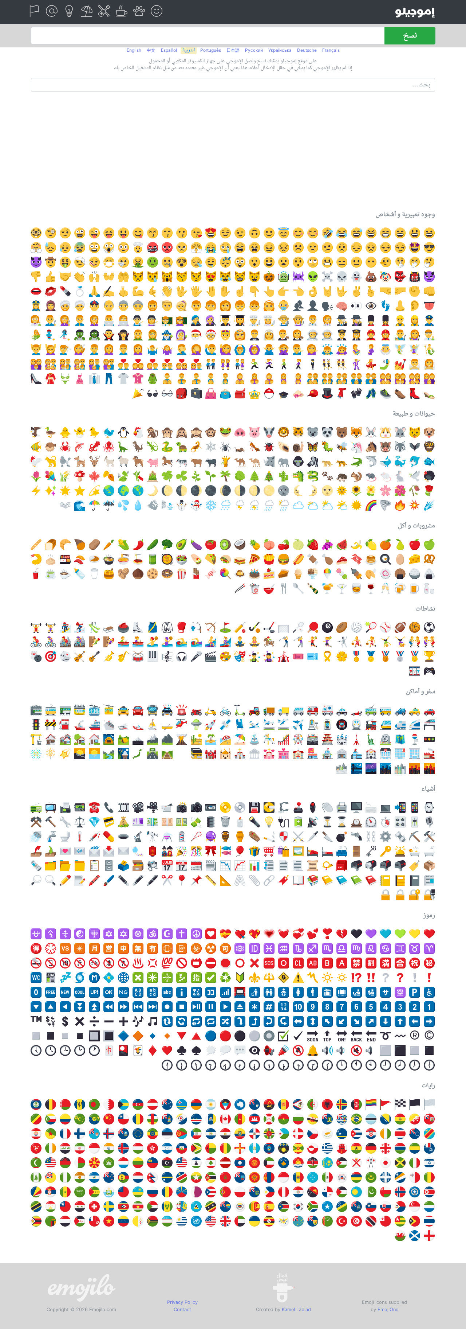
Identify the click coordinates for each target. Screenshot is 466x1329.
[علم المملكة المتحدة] (225, 1221)
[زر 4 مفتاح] (385, 1007)
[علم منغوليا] (269, 1177)
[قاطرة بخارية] (371, 724)
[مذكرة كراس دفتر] (414, 880)
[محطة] (313, 724)
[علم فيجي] (94, 1133)
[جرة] (225, 836)
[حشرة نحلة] (342, 447)
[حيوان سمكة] (429, 461)
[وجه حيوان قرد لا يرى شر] (196, 432)
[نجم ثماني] (80, 948)
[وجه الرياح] (167, 505)
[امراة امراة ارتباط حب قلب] (181, 364)
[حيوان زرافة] (225, 461)
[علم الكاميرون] (240, 1119)
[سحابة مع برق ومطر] (254, 505)
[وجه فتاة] (269, 306)
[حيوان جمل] (254, 461)
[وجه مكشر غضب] (181, 247)
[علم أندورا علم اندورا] (283, 1104)
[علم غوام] (269, 1148)
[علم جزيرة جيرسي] (356, 1163)
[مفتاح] (385, 851)
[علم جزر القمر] (50, 1119)
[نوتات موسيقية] (138, 1021)
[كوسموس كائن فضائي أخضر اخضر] (313, 276)
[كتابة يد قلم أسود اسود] (109, 291)
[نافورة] (254, 739)
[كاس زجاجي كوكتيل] (342, 588)
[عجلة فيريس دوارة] (298, 739)
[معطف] (152, 379)
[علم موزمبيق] (211, 1177)
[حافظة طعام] (254, 588)
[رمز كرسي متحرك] (429, 992)
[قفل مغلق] (400, 895)
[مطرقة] (50, 822)
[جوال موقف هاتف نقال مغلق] (181, 948)
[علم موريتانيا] (371, 1177)
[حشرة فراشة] (313, 447)
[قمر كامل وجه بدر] (327, 490)
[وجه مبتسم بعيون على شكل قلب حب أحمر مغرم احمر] (211, 233)
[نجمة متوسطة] (80, 490)
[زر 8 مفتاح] (327, 1007)
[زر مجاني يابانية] (138, 948)
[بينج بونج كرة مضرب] (313, 627)
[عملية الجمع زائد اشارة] (123, 1021)
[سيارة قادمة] (138, 710)
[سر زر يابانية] (429, 963)
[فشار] (181, 574)
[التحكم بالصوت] (414, 822)
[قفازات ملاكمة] (181, 627)
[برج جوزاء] (400, 948)
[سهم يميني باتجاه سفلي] (240, 1021)
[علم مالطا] (414, 1177)
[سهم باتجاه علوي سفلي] (313, 1021)
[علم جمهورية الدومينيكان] (254, 1133)
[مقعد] (240, 724)
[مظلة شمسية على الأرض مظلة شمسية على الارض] (240, 739)
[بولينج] (36, 656)
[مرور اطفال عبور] (283, 977)
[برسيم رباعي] (167, 476)
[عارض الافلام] (138, 807)
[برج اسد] (371, 948)
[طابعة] (342, 807)
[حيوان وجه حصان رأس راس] (371, 447)
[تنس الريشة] (298, 627)
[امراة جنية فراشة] (414, 349)
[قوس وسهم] (211, 627)
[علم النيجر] (80, 1177)
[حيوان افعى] (167, 447)
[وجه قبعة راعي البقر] (50, 262)
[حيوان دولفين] (414, 461)
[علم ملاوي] (65, 1163)
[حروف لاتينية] (167, 992)
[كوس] (225, 880)
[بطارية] (298, 822)
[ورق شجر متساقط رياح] (123, 476)
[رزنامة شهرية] (196, 866)
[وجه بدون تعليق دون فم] (371, 262)
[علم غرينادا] (298, 1148)
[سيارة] (429, 710)
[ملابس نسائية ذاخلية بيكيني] (65, 379)
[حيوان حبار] (94, 447)
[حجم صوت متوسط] (342, 1050)
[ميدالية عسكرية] (356, 656)
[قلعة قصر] (342, 739)
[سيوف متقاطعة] (298, 836)
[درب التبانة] (371, 768)
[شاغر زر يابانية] (385, 963)
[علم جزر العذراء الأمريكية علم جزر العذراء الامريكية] (283, 1221)
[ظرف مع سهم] (109, 851)
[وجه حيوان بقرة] (269, 432)
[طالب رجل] (225, 320)
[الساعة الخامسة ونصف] (269, 1065)
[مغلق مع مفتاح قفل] (414, 895)
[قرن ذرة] (123, 544)
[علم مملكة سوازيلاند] (123, 1206)
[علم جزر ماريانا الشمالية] (414, 1192)
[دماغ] (342, 306)
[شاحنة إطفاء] (313, 710)
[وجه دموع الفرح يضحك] (342, 233)
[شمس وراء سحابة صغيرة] (342, 505)
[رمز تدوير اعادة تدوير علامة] (225, 977)
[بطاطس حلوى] (80, 544)
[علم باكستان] (371, 1192)
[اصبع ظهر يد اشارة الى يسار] (298, 291)
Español (169, 50)
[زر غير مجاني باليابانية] (152, 948)
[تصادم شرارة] (414, 505)
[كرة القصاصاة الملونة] (196, 851)
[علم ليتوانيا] (138, 1163)
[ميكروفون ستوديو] (429, 822)
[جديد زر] (65, 992)
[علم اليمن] (65, 1221)
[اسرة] (109, 364)
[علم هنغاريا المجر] (138, 1148)
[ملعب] (313, 739)
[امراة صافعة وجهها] (196, 349)
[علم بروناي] (313, 1119)
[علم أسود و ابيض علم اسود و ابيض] (400, 1104)
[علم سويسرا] (94, 1206)
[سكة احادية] (429, 724)
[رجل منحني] (327, 349)
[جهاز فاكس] (65, 807)
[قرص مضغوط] (225, 807)
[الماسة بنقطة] (109, 977)
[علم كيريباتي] (298, 1163)
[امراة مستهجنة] (167, 349)
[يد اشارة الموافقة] (313, 291)
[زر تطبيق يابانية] (123, 948)
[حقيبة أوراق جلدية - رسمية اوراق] (196, 393)
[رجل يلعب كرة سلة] (356, 642)
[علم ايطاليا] (414, 1163)
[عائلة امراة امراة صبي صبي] (400, 379)
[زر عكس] (65, 1007)
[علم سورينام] (138, 1206)
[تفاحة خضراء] (429, 544)
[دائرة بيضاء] (254, 1036)
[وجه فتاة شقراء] (181, 306)
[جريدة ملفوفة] (36, 866)
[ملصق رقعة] (414, 866)
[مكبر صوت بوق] (283, 1050)
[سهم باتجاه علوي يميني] (371, 1021)
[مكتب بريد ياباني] (385, 754)
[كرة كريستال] (211, 836)
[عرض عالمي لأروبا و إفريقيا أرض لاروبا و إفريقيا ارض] (123, 490)
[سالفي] (385, 364)
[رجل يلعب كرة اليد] (313, 642)
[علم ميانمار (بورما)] (196, 1177)
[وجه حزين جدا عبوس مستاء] (298, 247)
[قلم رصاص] (65, 880)
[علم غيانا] (196, 1148)
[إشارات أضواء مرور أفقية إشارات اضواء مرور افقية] (429, 739)
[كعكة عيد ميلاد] (254, 574)
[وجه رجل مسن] (109, 306)
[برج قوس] (313, 948)
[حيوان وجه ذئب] (400, 447)
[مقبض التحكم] (400, 822)
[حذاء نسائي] (414, 393)
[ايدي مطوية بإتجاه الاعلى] (94, 291)
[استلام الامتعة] (342, 992)
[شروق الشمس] (94, 754)
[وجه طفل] (254, 306)
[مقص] (167, 880)
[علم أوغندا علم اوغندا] (269, 1221)
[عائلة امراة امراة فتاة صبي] (414, 379)
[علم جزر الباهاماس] (123, 1104)
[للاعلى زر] (94, 992)
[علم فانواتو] (152, 1221)
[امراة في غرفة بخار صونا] (429, 364)
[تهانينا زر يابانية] (414, 963)
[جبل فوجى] (138, 739)
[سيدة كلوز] (211, 335)
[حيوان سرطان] (65, 447)
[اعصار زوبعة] (80, 977)
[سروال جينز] (109, 379)
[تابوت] (254, 836)
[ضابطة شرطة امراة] (36, 306)
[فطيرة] (283, 574)
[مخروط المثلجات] (327, 574)
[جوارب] (371, 393)
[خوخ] (269, 544)
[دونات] (167, 574)
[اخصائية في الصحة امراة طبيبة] (327, 320)
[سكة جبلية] (36, 710)
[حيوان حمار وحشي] (313, 461)
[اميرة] (240, 335)
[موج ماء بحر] (80, 505)
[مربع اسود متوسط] (429, 1050)
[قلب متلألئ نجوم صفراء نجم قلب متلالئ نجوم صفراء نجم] (254, 934)
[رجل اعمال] (313, 364)
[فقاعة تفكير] (225, 1050)
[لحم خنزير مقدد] (356, 559)
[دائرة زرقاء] (211, 1036)
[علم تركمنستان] (327, 1221)
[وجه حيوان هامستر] (385, 432)
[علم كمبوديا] (254, 1119)
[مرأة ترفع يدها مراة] (225, 349)
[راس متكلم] (327, 306)
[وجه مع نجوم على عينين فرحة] (414, 247)
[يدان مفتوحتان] (109, 276)
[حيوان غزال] (94, 461)
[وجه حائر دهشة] (298, 262)
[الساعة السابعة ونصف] (240, 1065)
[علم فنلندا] (80, 1133)
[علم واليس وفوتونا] (94, 1221)
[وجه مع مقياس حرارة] (94, 262)
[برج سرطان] (385, 948)
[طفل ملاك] (385, 349)
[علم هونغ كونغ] (152, 1148)
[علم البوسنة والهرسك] (385, 1119)
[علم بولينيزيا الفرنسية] (36, 1133)
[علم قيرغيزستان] (254, 1163)
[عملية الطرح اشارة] (109, 1021)
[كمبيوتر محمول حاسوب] (385, 807)
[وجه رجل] (196, 306)
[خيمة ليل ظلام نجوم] (109, 739)
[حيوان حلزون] (298, 447)
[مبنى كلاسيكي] (254, 754)
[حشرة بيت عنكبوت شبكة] (211, 447)
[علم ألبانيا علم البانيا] (327, 1104)
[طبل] (138, 656)
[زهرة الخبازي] (400, 490)
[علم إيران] (80, 1148)
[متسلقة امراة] (109, 642)
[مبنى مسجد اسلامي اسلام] (225, 754)
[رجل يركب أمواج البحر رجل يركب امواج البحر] (211, 642)
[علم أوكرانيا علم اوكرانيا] (254, 1221)
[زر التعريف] (254, 948)
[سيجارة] (269, 836)
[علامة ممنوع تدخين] (36, 963)
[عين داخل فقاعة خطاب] (254, 1050)
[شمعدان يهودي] (94, 934)
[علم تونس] (356, 1221)
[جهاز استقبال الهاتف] (109, 807)
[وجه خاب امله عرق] (65, 247)
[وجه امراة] (225, 306)
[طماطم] (211, 544)
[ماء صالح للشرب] (50, 836)
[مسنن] (385, 836)
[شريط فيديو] (211, 807)
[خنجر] (313, 836)
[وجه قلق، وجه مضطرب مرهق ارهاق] (240, 247)
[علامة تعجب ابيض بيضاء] (414, 977)
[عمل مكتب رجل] (80, 320)
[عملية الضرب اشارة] (80, 1021)
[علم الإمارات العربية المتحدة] (240, 1221)
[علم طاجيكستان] (50, 1206)
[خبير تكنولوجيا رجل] (109, 320)
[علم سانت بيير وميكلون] (181, 1206)
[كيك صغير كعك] (269, 574)
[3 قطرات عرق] (123, 505)
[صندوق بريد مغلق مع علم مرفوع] (385, 866)
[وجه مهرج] (385, 276)
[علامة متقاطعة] (254, 963)
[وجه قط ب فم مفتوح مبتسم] (254, 276)
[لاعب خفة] (254, 656)
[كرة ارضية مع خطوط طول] (123, 977)
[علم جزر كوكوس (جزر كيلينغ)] (80, 1119)
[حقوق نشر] (429, 1036)
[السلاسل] (371, 836)
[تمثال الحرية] (371, 739)
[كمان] (80, 656)
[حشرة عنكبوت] (225, 447)
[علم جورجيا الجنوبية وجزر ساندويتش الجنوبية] (356, 1206)
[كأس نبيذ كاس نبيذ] (371, 588)
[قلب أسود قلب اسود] (356, 934)
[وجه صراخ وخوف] (109, 247)
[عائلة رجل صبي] (225, 379)
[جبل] (167, 739)
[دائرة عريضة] (240, 963)
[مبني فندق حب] (283, 754)
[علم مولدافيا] (298, 1177)
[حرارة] (138, 963)
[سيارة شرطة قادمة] (167, 710)
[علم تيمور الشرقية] (414, 1221)
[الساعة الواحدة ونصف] (327, 1065)
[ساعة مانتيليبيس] (356, 822)
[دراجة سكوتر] (240, 710)
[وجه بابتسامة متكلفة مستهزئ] (400, 247)
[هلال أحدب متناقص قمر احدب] (254, 490)
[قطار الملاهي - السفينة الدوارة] (283, 739)
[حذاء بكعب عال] (36, 379)
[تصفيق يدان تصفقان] (80, 276)
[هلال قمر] (152, 490)
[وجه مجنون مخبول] (80, 233)
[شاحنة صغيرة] (298, 710)
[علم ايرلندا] (50, 1148)
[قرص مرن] (254, 807)
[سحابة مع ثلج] (225, 505)
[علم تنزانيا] (36, 1206)
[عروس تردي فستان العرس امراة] (269, 335)
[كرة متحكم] (313, 807)
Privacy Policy (182, 1302)
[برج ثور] (414, 948)
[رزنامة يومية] (167, 866)
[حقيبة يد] (211, 393)
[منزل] (94, 739)
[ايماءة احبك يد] (342, 291)
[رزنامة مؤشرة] (181, 866)
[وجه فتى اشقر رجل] (167, 306)
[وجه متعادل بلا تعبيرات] (356, 262)
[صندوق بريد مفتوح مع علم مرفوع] (371, 866)
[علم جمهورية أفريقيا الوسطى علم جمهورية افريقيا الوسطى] (152, 1119)
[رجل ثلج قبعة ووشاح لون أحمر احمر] (196, 505)
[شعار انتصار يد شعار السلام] (356, 291)
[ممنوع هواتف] (50, 963)
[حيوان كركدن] (269, 461)
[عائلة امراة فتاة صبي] (269, 379)
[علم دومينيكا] (269, 1133)
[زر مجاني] (50, 992)
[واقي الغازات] (196, 948)
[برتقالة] (385, 544)
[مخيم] (123, 739)
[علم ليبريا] (181, 1163)
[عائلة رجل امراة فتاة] (94, 364)
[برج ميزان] (342, 948)
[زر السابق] (138, 1007)
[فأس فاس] (414, 836)
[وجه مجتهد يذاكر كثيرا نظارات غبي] (36, 233)
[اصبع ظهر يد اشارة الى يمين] (283, 291)
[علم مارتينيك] (385, 1177)
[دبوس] (196, 880)
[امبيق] (167, 836)
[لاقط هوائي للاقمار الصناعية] (313, 822)
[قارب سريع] (138, 724)
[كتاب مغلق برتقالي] (327, 880)
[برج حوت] (269, 948)
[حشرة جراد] (240, 447)
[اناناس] (254, 544)
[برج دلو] (283, 948)
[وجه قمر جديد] (283, 490)
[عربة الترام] (50, 710)
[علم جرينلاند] (313, 1148)
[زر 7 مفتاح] (342, 1007)
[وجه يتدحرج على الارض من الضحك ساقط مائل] (327, 233)
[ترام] (327, 724)
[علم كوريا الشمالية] (429, 1192)
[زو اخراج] (240, 1007)
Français (331, 50)
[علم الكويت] (269, 1163)
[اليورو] (152, 822)
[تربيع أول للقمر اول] (181, 490)
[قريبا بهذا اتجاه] (313, 1036)
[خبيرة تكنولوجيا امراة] (123, 320)
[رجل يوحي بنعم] (240, 349)
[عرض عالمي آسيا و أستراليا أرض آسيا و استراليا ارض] (109, 490)
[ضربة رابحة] (50, 656)
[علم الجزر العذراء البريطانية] (327, 1119)
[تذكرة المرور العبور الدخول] (298, 656)
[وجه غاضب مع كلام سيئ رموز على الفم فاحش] (152, 247)
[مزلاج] (109, 627)
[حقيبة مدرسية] (181, 393)
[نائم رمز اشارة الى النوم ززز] (65, 977)
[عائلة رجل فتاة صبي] (196, 379)
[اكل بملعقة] (269, 588)
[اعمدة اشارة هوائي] (225, 992)
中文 (151, 50)
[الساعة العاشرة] (371, 1065)
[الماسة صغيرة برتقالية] (167, 1036)
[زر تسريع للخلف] (109, 1007)
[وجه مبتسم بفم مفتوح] (414, 233)
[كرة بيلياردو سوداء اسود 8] (327, 627)
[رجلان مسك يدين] (211, 364)
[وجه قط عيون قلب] (211, 276)
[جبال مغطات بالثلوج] (152, 739)
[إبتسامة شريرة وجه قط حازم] (196, 276)
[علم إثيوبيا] (152, 1133)
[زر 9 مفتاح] (313, 1007)
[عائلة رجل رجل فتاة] (356, 379)
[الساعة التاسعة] (385, 1065)
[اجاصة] (400, 544)
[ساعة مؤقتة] (371, 822)
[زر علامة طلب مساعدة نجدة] (269, 963)
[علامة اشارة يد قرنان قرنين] (327, 291)
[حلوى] (211, 574)
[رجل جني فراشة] (400, 349)
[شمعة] (240, 822)
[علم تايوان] (65, 1206)
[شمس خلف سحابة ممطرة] (283, 505)
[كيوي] (225, 544)
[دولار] (181, 822)
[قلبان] (313, 934)
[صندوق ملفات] (138, 866)
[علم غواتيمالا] (254, 1148)
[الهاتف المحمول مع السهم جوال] (400, 807)
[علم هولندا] (138, 1177)
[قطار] (356, 724)
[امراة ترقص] (371, 364)
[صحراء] (196, 739)
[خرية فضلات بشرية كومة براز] (371, 276)
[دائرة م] (94, 977)
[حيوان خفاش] (414, 447)
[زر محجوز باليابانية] (196, 977)
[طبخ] (385, 559)
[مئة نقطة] (167, 963)
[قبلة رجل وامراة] (152, 364)
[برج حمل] (429, 948)
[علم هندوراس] (167, 1148)
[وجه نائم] (196, 262)
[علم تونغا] (385, 1221)
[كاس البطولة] (429, 656)
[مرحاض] (65, 836)
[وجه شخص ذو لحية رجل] (152, 306)
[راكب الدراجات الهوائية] (36, 642)
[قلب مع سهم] (240, 934)
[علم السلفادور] (211, 1133)
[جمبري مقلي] (36, 559)
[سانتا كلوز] (196, 335)
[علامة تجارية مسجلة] (36, 1021)
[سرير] (327, 851)
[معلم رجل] (167, 320)
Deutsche (307, 50)
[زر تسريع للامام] (123, 1007)
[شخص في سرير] (313, 851)
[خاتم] (80, 291)
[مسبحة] (196, 836)
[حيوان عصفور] (109, 432)
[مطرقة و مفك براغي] (429, 836)
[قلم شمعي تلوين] (94, 880)
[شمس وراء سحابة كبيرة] (313, 505)
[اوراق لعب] (123, 1050)
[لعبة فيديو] (429, 671)
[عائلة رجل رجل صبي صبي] (327, 379)
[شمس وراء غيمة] (327, 505)
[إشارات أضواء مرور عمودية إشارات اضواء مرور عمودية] (36, 724)
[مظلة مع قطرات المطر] (109, 505)
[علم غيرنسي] (240, 1148)
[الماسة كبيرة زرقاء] (123, 1036)
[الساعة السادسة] (429, 1065)
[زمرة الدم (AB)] (313, 963)
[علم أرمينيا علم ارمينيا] (196, 1104)
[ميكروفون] (196, 656)
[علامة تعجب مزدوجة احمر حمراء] (371, 977)
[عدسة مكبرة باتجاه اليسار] (50, 880)
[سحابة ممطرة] (269, 505)
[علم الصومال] (327, 1206)
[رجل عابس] (123, 349)
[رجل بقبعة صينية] (94, 306)
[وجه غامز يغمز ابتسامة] (240, 233)
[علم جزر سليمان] (342, 1206)
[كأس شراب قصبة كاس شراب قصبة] (36, 574)
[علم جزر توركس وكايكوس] (313, 1221)
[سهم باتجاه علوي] (400, 1021)
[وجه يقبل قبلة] (181, 233)
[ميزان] (80, 822)
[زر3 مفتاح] (400, 1007)
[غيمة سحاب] (298, 505)
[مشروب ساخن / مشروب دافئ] (65, 574)
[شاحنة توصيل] (283, 710)
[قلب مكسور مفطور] (342, 934)
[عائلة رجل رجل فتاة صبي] (342, 379)
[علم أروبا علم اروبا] (181, 1104)
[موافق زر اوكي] (109, 992)
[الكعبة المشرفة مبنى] (196, 754)
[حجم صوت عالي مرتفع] (327, 1050)
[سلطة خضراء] (181, 559)
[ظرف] (123, 851)
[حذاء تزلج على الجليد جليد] (138, 627)
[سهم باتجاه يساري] (414, 1021)
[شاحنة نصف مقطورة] (269, 710)
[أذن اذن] (414, 306)
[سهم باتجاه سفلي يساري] (342, 1021)
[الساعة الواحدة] (94, 1050)
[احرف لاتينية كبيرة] (138, 992)
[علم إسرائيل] (429, 1163)
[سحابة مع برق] (240, 505)
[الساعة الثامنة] (400, 1065)
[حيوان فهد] (327, 461)
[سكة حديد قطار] (385, 724)
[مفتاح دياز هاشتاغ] (269, 1007)
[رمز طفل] (283, 992)
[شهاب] (429, 505)
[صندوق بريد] (342, 866)
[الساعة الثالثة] (65, 1050)
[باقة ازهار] (50, 476)
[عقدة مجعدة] (385, 1036)
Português (210, 50)
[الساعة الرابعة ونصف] (283, 1065)
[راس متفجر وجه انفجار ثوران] (138, 247)
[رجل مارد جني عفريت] (50, 335)
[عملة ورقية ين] (167, 822)
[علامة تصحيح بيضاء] (211, 977)
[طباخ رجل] (254, 320)
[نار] (400, 505)
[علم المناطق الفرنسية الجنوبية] (429, 1148)
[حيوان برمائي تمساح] (356, 461)
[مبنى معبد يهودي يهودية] (211, 754)
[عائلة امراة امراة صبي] (36, 364)
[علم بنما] (327, 1192)
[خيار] (152, 544)
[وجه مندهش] (240, 262)
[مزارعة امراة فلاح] (298, 320)
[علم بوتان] (414, 1119)
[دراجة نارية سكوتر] (211, 710)
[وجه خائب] (371, 247)
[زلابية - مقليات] (50, 559)
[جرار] (254, 710)
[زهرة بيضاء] (50, 948)
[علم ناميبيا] (181, 1177)
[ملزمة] (283, 807)
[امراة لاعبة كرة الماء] (167, 642)
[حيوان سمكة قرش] (371, 461)
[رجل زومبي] (80, 335)
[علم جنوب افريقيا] (313, 1206)
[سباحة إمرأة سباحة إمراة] (196, 642)
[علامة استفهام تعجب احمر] (356, 977)
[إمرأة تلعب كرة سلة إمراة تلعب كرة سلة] (371, 642)
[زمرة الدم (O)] (283, 963)
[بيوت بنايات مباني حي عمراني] (65, 739)
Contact (182, 1309)
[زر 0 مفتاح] (36, 992)
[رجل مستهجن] (152, 349)
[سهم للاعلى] (327, 1036)
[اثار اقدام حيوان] (327, 476)
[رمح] (196, 1050)
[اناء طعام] (109, 559)
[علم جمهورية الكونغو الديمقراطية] (429, 1133)
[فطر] (80, 476)
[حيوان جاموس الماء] (211, 461)
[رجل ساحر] (167, 335)
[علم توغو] (152, 1192)
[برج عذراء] (356, 948)
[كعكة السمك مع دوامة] (385, 574)
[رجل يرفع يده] (211, 349)
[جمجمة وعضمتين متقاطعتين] (327, 276)
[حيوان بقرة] (181, 461)
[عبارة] (94, 724)
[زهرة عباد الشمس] (356, 490)
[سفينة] (80, 724)
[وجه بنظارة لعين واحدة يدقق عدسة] (50, 233)
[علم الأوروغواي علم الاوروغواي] (181, 1221)
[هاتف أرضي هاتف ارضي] (94, 807)
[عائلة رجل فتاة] (211, 379)
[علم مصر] (225, 1133)
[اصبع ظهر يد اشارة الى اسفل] (254, 291)
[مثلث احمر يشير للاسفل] (181, 1036)
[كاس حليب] (94, 574)
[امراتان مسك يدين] (225, 364)
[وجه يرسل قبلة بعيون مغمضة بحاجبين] (152, 233)
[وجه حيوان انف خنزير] (240, 432)
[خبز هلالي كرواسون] (65, 544)
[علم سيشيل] (36, 1192)
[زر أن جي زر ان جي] (123, 992)
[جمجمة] (342, 276)
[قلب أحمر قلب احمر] (429, 934)
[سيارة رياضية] (400, 710)
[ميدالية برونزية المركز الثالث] (385, 656)
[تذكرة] (313, 656)
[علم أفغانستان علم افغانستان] (356, 1104)
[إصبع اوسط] (123, 291)
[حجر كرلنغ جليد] (123, 627)
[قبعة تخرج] (283, 393)
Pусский (254, 50)
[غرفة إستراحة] (269, 992)
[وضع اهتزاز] (167, 948)
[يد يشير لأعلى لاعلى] (240, 291)
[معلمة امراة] (181, 320)
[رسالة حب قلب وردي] (65, 851)
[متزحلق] (80, 627)
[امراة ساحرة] (181, 335)
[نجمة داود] (123, 934)
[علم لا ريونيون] (181, 1192)
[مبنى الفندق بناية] (327, 754)
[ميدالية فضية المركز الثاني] (400, 656)
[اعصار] (385, 505)
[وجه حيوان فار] (400, 432)
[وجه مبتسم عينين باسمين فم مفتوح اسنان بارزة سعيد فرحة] (385, 233)
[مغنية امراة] (211, 320)
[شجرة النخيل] (225, 476)
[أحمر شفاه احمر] (65, 291)
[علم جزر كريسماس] (94, 1119)
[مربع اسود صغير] (80, 1036)
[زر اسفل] (36, 1007)
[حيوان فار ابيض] (385, 476)
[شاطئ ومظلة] (225, 739)
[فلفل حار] (138, 544)
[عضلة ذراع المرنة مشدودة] (138, 291)
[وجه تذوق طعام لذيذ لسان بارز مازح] (138, 233)
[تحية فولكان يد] (181, 291)
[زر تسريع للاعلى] (94, 1007)
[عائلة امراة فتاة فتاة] (240, 379)
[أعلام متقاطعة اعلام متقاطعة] (371, 1163)
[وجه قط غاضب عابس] (138, 276)
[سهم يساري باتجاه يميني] (283, 1021)
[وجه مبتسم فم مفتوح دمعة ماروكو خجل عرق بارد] (356, 233)
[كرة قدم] (429, 627)
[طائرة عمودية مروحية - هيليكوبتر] (181, 724)
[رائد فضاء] (313, 335)
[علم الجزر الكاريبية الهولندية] (181, 1119)
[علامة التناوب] (313, 977)
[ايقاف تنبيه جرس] (298, 1050)
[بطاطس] (94, 544)
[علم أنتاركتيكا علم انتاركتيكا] (240, 1104)
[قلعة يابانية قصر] (327, 739)
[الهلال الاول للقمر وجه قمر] (313, 490)
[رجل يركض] (254, 364)
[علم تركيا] (342, 1221)
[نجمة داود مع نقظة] (109, 934)
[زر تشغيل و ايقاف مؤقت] (196, 1007)
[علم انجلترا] (429, 1236)
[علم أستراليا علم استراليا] (167, 1104)
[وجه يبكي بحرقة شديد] (211, 247)
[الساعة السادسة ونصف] (254, 1065)
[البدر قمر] (269, 490)
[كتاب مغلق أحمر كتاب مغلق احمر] (371, 880)
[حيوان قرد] (152, 432)
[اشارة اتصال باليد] (152, 291)
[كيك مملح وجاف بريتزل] (429, 559)
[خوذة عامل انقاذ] (269, 393)
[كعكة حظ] (371, 574)
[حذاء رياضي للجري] (385, 393)
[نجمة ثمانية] (152, 977)
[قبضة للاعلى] (414, 291)
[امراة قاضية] (298, 335)
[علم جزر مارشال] (400, 1177)
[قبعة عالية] (327, 393)
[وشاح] (342, 393)
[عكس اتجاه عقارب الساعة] (181, 1021)
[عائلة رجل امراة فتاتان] (50, 364)
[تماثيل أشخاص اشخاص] (298, 306)
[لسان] (429, 306)
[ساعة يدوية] (429, 807)
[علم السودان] (152, 1206)
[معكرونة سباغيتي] (138, 559)
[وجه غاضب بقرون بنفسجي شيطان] (429, 276)
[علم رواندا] (138, 1192)
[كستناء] (138, 574)
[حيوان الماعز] (109, 461)
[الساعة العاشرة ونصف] (196, 1065)
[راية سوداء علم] (414, 1104)
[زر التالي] (152, 1007)
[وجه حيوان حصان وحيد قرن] (356, 447)
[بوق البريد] (327, 866)
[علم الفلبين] (269, 1192)
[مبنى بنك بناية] (342, 754)
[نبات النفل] (181, 476)
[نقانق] (298, 559)
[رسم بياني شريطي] (254, 866)
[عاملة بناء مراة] (414, 320)
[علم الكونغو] (36, 1119)
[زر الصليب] (138, 977)
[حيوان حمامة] (414, 476)
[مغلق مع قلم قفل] (429, 895)
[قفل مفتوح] (385, 895)
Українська (280, 50)
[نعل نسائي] (429, 393)
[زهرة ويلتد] (414, 490)
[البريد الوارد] (50, 851)
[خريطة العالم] (400, 739)
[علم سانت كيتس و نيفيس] (211, 1206)
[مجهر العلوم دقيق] (138, 836)
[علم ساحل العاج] (385, 1133)
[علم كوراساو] (342, 1133)
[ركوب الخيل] (269, 642)
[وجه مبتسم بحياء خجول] (313, 233)
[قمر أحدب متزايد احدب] (167, 490)
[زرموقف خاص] (414, 992)
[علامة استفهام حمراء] (400, 977)
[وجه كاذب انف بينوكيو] (385, 262)
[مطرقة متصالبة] (36, 822)
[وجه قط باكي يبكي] (152, 276)
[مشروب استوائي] (327, 588)
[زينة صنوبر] (152, 476)
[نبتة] (211, 476)
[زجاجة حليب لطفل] (80, 574)
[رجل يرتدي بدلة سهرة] (254, 335)
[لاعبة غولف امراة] (298, 642)
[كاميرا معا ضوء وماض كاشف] (181, 807)
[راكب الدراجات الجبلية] (65, 642)
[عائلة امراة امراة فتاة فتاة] (385, 379)
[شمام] (298, 544)
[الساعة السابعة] (414, 1065)
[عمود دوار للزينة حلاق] (181, 836)
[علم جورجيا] (385, 1148)
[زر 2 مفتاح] (414, 1007)
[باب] (356, 851)
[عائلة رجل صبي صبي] (181, 379)
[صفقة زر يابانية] (36, 948)
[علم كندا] (225, 1119)
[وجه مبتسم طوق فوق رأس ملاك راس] (283, 233)
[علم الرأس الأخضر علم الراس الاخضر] (196, 1119)
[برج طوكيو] (356, 739)
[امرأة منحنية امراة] (342, 349)
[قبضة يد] (429, 291)
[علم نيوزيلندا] (109, 1177)
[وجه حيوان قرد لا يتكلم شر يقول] (167, 432)
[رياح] (152, 505)
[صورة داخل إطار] (298, 851)
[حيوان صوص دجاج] (94, 432)
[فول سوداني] (123, 574)
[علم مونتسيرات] (240, 1177)
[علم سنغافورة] (414, 1206)
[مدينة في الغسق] (414, 768)
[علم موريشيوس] (356, 1177)
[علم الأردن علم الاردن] (342, 1163)
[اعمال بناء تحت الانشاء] (50, 724)
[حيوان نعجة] (123, 461)
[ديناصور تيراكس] (138, 447)
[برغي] (400, 836)
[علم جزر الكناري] (211, 1119)
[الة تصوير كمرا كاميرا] (196, 807)
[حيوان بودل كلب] (65, 461)
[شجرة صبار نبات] (283, 476)
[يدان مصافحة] (65, 276)
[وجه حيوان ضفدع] (225, 432)
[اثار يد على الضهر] (211, 291)
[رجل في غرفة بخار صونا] (414, 364)
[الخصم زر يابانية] (371, 963)
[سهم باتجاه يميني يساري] (298, 1021)
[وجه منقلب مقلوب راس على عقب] (254, 233)
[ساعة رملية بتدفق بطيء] (327, 822)
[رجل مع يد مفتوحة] (298, 349)
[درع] (283, 836)
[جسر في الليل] (356, 768)
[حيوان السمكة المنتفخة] (50, 447)
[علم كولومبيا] (65, 1119)
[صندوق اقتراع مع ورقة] (123, 866)
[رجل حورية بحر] (429, 349)
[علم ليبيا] (167, 1163)
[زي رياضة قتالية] (167, 627)
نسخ (410, 36)
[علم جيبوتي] (283, 1133)
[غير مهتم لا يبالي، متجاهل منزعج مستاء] (385, 247)
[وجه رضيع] (283, 306)
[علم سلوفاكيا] (385, 1206)
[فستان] (80, 379)
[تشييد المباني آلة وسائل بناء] (36, 739)
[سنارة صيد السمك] (196, 627)
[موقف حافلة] (414, 739)
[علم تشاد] (138, 1119)
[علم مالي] (429, 1177)
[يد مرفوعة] (225, 291)
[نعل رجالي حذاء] (400, 393)
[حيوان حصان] (167, 461)
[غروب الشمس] (429, 768)
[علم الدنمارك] (298, 1133)
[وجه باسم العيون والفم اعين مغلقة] (400, 233)
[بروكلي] (167, 544)
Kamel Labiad (296, 1309)
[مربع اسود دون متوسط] (50, 1036)
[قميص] (123, 379)
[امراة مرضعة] (356, 349)
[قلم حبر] (138, 880)
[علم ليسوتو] (196, 1163)
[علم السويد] (109, 1206)
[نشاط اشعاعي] (211, 948)
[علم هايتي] (181, 1148)
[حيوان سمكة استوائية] (36, 447)
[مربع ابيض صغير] (65, 1036)
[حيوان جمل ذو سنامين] (240, 461)
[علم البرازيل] (356, 1119)
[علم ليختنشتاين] (152, 1163)
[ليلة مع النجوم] (385, 768)
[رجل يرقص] (356, 364)
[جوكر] (138, 1050)
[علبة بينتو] (65, 559)
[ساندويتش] (240, 559)
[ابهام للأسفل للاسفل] (36, 276)
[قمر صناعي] (225, 724)
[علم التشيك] (313, 1133)
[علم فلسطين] (342, 1192)
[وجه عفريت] (400, 276)
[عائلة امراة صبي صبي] (254, 379)
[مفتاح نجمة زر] (254, 1007)
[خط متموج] (400, 1036)
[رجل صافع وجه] (181, 349)
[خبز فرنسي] (36, 544)
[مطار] (298, 724)
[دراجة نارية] (196, 710)
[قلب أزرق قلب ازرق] (385, 934)
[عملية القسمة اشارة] (94, 1021)
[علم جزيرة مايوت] (342, 1177)
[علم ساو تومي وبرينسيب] (94, 1192)
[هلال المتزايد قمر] (196, 490)
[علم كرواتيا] (371, 1133)
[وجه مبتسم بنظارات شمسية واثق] (429, 247)
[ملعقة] (298, 588)
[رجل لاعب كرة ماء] (152, 642)
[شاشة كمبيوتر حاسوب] (356, 807)
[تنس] (371, 627)
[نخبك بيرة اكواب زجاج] (385, 588)
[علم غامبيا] (400, 1148)
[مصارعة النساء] (429, 642)
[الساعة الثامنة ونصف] (225, 1065)
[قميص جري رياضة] (152, 627)
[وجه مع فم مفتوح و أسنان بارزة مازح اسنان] (327, 262)
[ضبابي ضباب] (342, 768)
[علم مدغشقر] (80, 1163)
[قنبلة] (342, 836)
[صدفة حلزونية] (283, 447)
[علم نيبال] (152, 1177)
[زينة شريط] (211, 851)
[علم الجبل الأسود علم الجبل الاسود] (254, 1177)
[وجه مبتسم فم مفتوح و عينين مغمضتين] (371, 233)
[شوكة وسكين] (283, 588)
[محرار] (80, 836)
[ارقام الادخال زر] (283, 1007)
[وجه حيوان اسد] (283, 432)
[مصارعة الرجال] (414, 642)
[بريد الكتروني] (80, 851)
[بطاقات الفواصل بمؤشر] (50, 866)
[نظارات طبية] (167, 393)
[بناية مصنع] (429, 754)
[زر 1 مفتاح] (429, 1007)
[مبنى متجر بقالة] (313, 754)
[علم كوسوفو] (283, 1163)
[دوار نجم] (94, 490)
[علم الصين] (109, 1119)
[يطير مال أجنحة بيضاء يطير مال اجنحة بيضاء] (196, 822)
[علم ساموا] (123, 1192)
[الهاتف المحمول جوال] (414, 807)
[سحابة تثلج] (211, 505)
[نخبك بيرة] (400, 588)
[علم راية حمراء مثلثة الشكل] (385, 1104)
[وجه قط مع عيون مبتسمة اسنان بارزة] (240, 276)
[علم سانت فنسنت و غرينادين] (167, 1206)
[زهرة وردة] (342, 656)
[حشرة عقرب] (196, 447)
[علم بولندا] (240, 1192)
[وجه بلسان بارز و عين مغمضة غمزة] (94, 233)
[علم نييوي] (50, 1177)
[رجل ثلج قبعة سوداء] (181, 505)
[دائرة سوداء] (240, 1036)
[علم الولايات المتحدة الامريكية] (211, 1221)
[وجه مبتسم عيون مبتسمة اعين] (298, 233)
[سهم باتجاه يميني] (429, 1021)
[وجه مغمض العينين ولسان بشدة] (109, 233)
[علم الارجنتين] (211, 1104)
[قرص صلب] (269, 807)
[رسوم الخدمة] (385, 992)
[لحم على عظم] (313, 559)
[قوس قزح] (371, 505)
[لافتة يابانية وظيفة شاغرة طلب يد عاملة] (400, 992)
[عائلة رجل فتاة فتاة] (167, 379)
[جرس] (313, 1050)
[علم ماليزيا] (50, 1163)
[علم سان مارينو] (109, 1192)
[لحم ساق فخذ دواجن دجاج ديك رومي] (327, 559)
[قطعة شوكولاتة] (196, 574)
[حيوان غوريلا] (298, 461)
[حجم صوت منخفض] (371, 1050)
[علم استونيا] (167, 1133)
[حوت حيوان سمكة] (385, 461)
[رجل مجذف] (123, 642)
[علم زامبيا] (50, 1221)
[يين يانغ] (80, 934)
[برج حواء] (36, 934)
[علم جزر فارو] (109, 1133)
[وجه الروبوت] (283, 276)
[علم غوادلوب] (283, 1148)
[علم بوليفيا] (400, 1119)
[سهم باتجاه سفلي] (385, 1021)
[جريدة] (429, 880)
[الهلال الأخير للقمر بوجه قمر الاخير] (298, 490)
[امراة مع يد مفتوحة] (313, 349)
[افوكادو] (181, 544)
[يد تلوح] (167, 291)
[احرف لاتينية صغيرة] (152, 992)
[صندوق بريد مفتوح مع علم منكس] (356, 866)
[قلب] (167, 1050)
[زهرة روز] (429, 490)
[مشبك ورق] (254, 880)
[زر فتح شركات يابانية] (109, 948)
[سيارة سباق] (356, 710)
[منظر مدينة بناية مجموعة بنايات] (400, 768)
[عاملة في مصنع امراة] (152, 320)
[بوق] (109, 656)
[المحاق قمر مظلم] (211, 490)
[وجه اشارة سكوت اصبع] (400, 262)
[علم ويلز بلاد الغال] (400, 1236)
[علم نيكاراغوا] (94, 1177)
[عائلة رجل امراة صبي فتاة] (80, 364)
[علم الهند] (109, 1148)
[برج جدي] (298, 948)
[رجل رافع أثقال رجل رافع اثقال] (36, 627)
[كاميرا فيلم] (152, 807)
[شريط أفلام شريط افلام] (123, 807)
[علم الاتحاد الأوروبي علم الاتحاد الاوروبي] (138, 1133)
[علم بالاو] (356, 1192)
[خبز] (50, 544)
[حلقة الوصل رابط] (269, 880)
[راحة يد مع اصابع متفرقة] (196, 291)
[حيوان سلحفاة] (181, 447)
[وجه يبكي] (225, 247)
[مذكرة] (80, 880)
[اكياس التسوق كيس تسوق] (283, 851)
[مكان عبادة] (50, 934)
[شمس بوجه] (342, 490)
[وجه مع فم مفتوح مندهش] (254, 262)
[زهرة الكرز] (385, 490)
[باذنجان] (196, 544)
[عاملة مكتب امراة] (94, 320)
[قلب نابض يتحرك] (283, 934)
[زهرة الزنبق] (254, 977)
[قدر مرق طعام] (167, 559)
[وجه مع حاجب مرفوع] (65, 233)
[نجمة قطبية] (167, 977)
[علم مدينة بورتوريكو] (211, 1192)
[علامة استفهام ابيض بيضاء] (385, 977)
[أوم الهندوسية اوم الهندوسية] (152, 934)
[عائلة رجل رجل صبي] (371, 379)
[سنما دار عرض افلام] (240, 992)
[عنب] (327, 544)
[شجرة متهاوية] (240, 476)
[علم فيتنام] (109, 1221)
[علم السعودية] (80, 1192)
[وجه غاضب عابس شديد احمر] (167, 247)
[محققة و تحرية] (356, 320)
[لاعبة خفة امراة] (269, 656)
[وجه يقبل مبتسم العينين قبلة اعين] (167, 233)
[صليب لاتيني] (181, 934)
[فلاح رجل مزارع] (283, 320)
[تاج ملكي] (254, 393)
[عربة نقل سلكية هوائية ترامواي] (109, 710)
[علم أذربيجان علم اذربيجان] (138, 1104)
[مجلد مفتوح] (65, 866)
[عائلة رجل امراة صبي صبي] (65, 364)
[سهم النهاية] (371, 1036)
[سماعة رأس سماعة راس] (181, 656)
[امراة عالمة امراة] (36, 320)
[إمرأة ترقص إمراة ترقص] (400, 642)
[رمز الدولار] (65, 1021)
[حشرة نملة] (254, 447)
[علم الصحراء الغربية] (80, 1221)
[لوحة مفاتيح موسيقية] (152, 656)
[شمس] (356, 505)
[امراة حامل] (371, 349)
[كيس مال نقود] (123, 822)
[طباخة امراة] (269, 320)
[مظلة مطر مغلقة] (138, 393)
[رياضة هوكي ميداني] (254, 627)
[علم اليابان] (385, 1163)
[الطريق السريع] (152, 754)
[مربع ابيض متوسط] (414, 1050)
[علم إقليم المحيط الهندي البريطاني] (342, 1119)
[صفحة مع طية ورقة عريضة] (298, 866)
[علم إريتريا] (181, 1133)
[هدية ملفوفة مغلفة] (254, 851)
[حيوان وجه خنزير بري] (385, 447)
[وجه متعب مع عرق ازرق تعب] (80, 247)
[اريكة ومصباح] (342, 851)
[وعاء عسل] (109, 574)
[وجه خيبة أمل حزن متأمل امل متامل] (356, 247)
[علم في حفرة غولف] (225, 627)
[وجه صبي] (240, 306)
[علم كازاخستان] (327, 1163)
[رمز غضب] (152, 963)
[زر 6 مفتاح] (356, 1007)
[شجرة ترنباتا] (138, 476)
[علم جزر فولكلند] (123, 1133)
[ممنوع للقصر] (65, 963)
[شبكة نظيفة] (283, 627)
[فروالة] (313, 544)
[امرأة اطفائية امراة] (385, 335)
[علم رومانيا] (167, 1192)
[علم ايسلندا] (123, 1148)
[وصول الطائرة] (269, 724)
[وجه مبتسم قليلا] (269, 233)
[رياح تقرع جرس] (138, 851)
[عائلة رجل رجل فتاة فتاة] (313, 379)
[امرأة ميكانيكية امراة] (65, 320)
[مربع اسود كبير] (400, 1050)
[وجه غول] (414, 276)
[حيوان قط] (50, 461)
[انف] (400, 306)
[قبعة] (313, 393)
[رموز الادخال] (196, 992)
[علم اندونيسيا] (94, 1148)
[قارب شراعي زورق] (152, 724)
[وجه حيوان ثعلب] (356, 432)
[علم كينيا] (313, 1163)
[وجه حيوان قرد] (211, 432)
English (134, 50)
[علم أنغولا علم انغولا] (269, 1104)
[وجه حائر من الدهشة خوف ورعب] (94, 247)
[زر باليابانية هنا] (211, 992)
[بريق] (50, 490)
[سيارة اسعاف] (327, 710)
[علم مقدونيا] (94, 1163)
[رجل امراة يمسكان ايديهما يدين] (240, 364)
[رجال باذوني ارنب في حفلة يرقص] (327, 364)
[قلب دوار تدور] (298, 934)
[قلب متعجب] (327, 934)
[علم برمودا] (429, 1119)
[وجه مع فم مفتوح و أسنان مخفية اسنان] (283, 262)
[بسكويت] (152, 574)
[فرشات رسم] (109, 880)
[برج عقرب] (327, 948)
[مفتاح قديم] (371, 851)
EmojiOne (388, 1309)
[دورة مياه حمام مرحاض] (36, 977)
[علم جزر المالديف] (36, 1163)
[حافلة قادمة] (152, 710)
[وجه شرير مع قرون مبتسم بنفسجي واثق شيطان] (36, 262)
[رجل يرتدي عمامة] (65, 306)
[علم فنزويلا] (123, 1221)
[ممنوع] (181, 963)
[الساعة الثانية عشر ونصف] (167, 1065)
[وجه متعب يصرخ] (254, 247)
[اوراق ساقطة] (109, 476)
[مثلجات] (313, 574)
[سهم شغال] (342, 1036)
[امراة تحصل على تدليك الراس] (50, 349)
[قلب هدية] (225, 934)
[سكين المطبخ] (327, 836)
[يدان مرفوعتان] (94, 276)
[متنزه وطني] (109, 754)
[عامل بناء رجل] (400, 320)
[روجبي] (342, 627)
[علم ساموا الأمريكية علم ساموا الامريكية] (298, 1104)
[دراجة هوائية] (225, 710)
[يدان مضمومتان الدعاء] (123, 276)
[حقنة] (94, 836)
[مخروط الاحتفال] (181, 851)
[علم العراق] (65, 1148)
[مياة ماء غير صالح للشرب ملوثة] (80, 963)
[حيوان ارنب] (400, 476)
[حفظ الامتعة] (327, 992)
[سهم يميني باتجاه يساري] (269, 1021)
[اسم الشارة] (196, 963)
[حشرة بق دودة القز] (327, 447)
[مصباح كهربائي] (269, 822)
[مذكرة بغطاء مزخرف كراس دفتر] (400, 880)
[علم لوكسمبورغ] (123, 1163)
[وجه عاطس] (123, 262)
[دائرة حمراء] (225, 1036)
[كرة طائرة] (356, 627)
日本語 (233, 50)
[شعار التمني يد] (371, 291)
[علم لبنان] (211, 1163)
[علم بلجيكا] (50, 1104)
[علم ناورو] (167, 1177)
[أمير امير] (225, 335)
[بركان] (181, 739)
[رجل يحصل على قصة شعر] (65, 349)
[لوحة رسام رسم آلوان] (225, 656)
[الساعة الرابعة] (50, 1050)
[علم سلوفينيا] (371, 1206)
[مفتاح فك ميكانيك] (65, 822)
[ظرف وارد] (94, 851)
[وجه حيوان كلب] (429, 432)
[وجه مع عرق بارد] (50, 247)
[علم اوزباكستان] (167, 1221)
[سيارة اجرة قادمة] (123, 710)
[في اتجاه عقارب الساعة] (167, 1021)
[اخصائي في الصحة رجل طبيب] (313, 320)
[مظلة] (94, 505)
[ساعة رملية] (342, 822)
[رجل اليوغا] (240, 642)
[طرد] (429, 866)
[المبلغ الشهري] (94, 948)
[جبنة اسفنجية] (414, 559)
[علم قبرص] (327, 1133)
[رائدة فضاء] (327, 335)
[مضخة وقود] (65, 724)
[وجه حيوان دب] (342, 432)
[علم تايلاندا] (429, 1221)
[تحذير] (298, 977)
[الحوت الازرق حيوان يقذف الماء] (400, 461)
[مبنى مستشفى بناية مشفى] (356, 754)
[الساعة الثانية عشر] (342, 1065)
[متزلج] (65, 627)
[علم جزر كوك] (414, 1133)
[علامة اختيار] (298, 1036)
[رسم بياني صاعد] (240, 866)
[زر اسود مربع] (94, 1036)
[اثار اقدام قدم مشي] (385, 306)
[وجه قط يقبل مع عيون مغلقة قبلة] (181, 276)
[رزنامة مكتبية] (152, 866)
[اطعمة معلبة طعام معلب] (152, 559)
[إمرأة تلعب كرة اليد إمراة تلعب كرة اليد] (327, 642)
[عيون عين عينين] (356, 306)
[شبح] (356, 276)
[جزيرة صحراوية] (211, 739)
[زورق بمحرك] (123, 724)
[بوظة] (298, 574)
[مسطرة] (211, 880)
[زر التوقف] (181, 1007)
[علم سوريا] (80, 1206)
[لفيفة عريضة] (313, 866)
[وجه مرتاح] (225, 233)
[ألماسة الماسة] (94, 822)
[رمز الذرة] (240, 948)
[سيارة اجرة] (414, 710)
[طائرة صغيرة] (254, 724)
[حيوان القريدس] (80, 447)
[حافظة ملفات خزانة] (109, 866)
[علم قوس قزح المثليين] (371, 1104)
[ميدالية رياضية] (371, 656)
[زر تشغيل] (225, 1007)
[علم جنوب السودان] (283, 1206)
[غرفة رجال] (313, 992)
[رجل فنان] (400, 335)
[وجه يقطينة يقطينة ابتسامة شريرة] (269, 276)
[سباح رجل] (181, 642)
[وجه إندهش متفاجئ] (269, 262)
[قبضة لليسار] (400, 291)
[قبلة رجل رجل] (123, 364)
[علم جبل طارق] (342, 1148)
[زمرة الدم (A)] (342, 963)
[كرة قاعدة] (385, 627)
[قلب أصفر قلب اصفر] (414, 934)
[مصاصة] (225, 574)
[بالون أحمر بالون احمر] (240, 851)
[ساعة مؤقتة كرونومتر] (385, 822)
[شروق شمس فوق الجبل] (80, 754)
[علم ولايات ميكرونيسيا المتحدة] (313, 1177)
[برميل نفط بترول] (211, 822)
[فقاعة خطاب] (240, 1050)
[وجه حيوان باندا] (327, 432)
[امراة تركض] (269, 364)
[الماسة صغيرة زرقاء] (152, 1036)
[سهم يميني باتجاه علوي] (254, 1021)
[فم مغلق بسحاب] (167, 262)
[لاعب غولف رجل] (283, 642)
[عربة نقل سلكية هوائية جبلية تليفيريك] (94, 710)
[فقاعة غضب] (211, 1050)
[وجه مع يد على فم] (414, 262)
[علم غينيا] (225, 1148)
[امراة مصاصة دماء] (123, 335)
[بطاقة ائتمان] (109, 822)
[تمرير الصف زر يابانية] (400, 963)
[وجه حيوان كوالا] (313, 432)
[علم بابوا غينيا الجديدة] (313, 1192)
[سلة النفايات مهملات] (225, 822)
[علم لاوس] (240, 1163)
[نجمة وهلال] (167, 934)
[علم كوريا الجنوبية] (298, 1206)
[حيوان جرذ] (371, 476)
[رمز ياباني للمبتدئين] (240, 977)
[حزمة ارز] (65, 476)
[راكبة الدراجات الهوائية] (50, 642)
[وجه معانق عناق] (36, 247)
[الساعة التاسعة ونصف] (211, 1065)
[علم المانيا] (371, 1148)
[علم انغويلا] (254, 1104)
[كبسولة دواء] (109, 836)
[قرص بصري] (240, 807)
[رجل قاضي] (283, 335)
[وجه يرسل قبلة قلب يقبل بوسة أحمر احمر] (196, 233)
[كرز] (283, 544)
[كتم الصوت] (356, 1050)
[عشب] (196, 476)
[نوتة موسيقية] (167, 656)
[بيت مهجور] (50, 739)
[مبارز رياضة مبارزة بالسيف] (342, 642)
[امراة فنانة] (414, 335)
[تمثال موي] (385, 739)
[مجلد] (80, 866)
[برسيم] (181, 1050)
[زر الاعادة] (211, 1021)
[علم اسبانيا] (269, 1206)
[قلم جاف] (152, 880)
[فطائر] (371, 559)
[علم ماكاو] (109, 1163)
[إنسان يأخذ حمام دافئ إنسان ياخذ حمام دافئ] (414, 851)
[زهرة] (371, 490)
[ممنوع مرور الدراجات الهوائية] (94, 963)
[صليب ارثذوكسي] (65, 934)
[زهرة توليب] (36, 476)
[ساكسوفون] (123, 656)
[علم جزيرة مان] (36, 1148)
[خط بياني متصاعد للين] (181, 977)
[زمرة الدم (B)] (327, 963)
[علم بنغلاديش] (94, 1104)
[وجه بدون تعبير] (342, 262)
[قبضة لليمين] (385, 291)
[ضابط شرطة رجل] (429, 320)
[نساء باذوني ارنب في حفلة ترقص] (342, 364)
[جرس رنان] (400, 851)
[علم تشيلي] (123, 1119)
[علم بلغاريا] (298, 1119)
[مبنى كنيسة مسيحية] (240, 754)
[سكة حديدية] (167, 754)
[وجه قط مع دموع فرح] (225, 276)
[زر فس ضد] (65, 948)
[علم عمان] (385, 1192)
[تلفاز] (50, 807)
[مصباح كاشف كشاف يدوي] (254, 822)
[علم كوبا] (356, 1133)
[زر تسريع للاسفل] (80, 1007)
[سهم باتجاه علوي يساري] (327, 1021)
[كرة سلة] (414, 627)
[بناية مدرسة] (298, 754)
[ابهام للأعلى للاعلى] (50, 276)
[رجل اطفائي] (371, 335)
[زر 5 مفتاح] (371, 1007)
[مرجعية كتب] (283, 880)
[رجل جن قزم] (138, 335)
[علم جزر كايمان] (167, 1119)
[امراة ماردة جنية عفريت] (65, 335)
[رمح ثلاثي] (269, 977)
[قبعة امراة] (298, 393)
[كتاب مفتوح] (298, 880)
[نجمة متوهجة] (65, 490)
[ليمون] (371, 544)
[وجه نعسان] (225, 262)
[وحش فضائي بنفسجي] (298, 276)
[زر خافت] (342, 977)
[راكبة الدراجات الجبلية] (80, 642)
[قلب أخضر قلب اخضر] (400, 934)
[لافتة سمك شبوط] (225, 851)
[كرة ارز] (429, 574)
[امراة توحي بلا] (283, 349)
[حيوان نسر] (36, 432)
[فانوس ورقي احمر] (152, 851)
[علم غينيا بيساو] (211, 1148)
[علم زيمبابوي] (36, 1221)
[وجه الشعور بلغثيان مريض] (152, 262)
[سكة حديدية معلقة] (80, 710)
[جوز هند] (240, 544)
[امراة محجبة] (50, 306)
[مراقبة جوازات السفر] (371, 992)
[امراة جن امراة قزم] (152, 335)
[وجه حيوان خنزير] (254, 432)
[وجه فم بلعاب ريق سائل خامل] (211, 262)
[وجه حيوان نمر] (298, 432)
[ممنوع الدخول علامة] (211, 963)
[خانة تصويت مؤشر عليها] (283, 1036)
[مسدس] (356, 836)
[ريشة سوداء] (123, 880)
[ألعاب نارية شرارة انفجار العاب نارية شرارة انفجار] (50, 754)
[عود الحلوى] (342, 574)
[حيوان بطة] (50, 432)
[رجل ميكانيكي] (50, 320)
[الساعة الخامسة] (36, 1050)
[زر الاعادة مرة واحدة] (196, 1021)
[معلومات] (181, 992)
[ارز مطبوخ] (414, 574)
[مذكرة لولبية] (211, 866)
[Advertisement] (233, 152)
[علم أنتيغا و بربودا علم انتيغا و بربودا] (225, 1104)
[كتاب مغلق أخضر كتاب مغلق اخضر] (356, 880)
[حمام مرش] (36, 836)
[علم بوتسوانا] (371, 1119)
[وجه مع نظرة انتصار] (196, 247)
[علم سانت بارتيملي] (240, 1206)
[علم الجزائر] (313, 1104)
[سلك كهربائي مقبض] (283, 822)
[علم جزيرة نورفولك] (36, 1177)
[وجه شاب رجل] (211, 306)
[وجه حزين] (313, 247)
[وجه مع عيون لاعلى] (313, 262)
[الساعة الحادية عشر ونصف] (181, 1065)
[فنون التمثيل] (240, 656)
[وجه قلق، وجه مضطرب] (283, 247)
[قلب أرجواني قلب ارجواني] (371, 934)
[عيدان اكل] (240, 588)
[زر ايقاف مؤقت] (211, 1007)
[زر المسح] (298, 963)
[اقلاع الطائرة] (283, 724)
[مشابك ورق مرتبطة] (240, 880)
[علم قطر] (196, 1192)
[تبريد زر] (80, 992)
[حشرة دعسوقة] (269, 447)
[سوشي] (80, 559)
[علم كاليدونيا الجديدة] (123, 1177)
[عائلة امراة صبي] (298, 379)
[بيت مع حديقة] (80, 739)
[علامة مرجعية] (269, 866)
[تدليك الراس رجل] (36, 349)
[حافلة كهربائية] (371, 710)
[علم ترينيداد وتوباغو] (371, 1221)
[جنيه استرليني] (138, 822)
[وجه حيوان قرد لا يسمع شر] (181, 432)
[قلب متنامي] (269, 934)
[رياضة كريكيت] (240, 627)
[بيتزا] (254, 559)
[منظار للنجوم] (152, 836)
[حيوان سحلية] (152, 447)
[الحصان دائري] (269, 739)
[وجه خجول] (123, 247)
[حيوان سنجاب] (356, 476)
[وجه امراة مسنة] (138, 306)
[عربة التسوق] (269, 851)
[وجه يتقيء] (138, 262)
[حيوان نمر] (342, 461)
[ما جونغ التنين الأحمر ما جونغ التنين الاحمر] (109, 1050)
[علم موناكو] (283, 1177)
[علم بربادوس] (80, 1104)
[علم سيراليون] (429, 1206)
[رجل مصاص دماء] (109, 335)
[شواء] (356, 574)
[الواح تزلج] (94, 627)
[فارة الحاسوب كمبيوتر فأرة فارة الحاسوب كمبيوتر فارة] (327, 807)
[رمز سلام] (196, 934)
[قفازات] (356, 393)
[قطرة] (138, 505)
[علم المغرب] (225, 1177)
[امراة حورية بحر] (36, 335)
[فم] (36, 291)
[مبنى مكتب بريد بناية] (371, 754)
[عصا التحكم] (298, 807)
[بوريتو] (196, 559)
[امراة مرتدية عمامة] (80, 306)
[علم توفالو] (298, 1221)
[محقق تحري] (342, 320)
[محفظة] (225, 393)
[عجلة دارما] (138, 934)
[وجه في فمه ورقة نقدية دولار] (65, 262)
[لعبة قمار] (414, 671)
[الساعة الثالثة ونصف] (298, 1065)
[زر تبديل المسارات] (225, 1021)
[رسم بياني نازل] (225, 866)
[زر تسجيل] (167, 1007)
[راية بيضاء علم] (429, 1104)
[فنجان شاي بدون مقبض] (50, 574)
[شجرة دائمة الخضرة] (254, 476)
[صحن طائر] (196, 724)
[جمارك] (356, 992)
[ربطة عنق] (94, 379)
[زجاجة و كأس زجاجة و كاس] (429, 588)
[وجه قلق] (342, 247)
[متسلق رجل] (94, 642)
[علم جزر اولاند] (342, 1104)
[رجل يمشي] (283, 364)
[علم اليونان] (327, 1148)
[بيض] (400, 559)
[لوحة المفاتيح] (371, 807)
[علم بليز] (36, 1104)
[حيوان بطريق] (123, 432)
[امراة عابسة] (138, 349)
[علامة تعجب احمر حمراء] (429, 977)
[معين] (152, 1050)
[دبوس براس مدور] (181, 880)
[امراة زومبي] (94, 335)
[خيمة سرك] (283, 656)
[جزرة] (109, 544)
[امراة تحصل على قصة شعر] (80, 349)
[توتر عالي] (36, 490)
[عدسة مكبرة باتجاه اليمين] (36, 880)
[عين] (371, 306)
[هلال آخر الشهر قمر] (225, 490)
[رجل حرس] (371, 320)
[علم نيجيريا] (65, 1177)
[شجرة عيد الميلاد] (269, 476)
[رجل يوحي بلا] (269, 349)
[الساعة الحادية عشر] (356, 1065)
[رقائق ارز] (400, 574)
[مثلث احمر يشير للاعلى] (196, 1036)
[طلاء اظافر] (400, 364)
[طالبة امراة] (240, 320)
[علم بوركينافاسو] (283, 1119)
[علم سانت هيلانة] (225, 1206)
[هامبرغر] (283, 559)
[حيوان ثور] (196, 461)
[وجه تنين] (298, 476)
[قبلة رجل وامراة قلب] (138, 364)
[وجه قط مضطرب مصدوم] (167, 276)
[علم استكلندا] (414, 1236)
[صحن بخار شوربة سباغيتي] (123, 559)
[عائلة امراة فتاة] (283, 379)
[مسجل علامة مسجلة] (414, 1036)
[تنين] (313, 476)
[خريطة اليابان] (138, 754)
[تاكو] (211, 559)
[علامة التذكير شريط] (327, 656)
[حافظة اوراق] (94, 866)
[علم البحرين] (109, 1104)
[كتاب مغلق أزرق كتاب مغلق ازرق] (342, 880)
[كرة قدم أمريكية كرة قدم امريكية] (400, 627)
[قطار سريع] (414, 724)
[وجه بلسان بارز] (123, 233)
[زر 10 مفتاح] (298, 1007)
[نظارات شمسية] (152, 393)
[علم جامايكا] (400, 1163)
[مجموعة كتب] (313, 880)
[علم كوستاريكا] (400, 1133)
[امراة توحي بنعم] (254, 349)
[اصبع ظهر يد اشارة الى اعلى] (269, 291)
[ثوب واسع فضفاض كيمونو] (50, 379)
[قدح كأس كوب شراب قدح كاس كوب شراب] (356, 588)
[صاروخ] (211, 724)
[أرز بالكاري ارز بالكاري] (94, 559)
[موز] (356, 544)
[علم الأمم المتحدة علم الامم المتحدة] (196, 1221)
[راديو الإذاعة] (36, 807)
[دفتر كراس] (385, 880)
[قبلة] (50, 291)
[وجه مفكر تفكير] (429, 262)
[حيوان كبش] (138, 461)
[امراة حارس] (385, 320)
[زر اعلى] (50, 1007)
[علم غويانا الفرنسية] (50, 1133)
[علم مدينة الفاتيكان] (138, 1221)
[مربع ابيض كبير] (385, 1050)
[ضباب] (65, 505)
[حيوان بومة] (429, 447)
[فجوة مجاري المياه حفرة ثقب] (123, 836)
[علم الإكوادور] (240, 1133)
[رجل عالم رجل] (429, 335)
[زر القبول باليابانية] (225, 948)
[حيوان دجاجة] (138, 432)
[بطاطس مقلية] (269, 559)
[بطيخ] (342, 544)
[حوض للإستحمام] (429, 851)
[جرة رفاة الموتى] (240, 836)
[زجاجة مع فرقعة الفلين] (313, 588)
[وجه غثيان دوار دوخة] (181, 262)
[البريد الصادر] (36, 851)
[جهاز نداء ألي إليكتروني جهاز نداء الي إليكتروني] (80, 807)
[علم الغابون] (414, 1148)
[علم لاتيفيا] (225, 1163)
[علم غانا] (356, 1148)
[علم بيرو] (283, 1192)
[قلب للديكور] (211, 934)
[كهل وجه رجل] (123, 306)
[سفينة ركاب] (109, 724)
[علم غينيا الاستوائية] (196, 1133)
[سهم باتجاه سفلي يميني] (356, 1021)
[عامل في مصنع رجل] (138, 320)
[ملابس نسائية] (138, 379)
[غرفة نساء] (298, 992)
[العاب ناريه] (36, 754)
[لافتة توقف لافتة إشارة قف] (225, 963)
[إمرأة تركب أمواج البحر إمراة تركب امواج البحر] (225, 642)
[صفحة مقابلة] (283, 866)
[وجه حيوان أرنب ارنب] (371, 432)
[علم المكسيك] (327, 1177)
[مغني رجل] (196, 320)
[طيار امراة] (356, 335)
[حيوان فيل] (283, 461)
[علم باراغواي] (298, 1192)
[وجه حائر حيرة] (327, 247)
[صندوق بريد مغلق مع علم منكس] (400, 866)
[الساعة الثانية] (80, 1050)
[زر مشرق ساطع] (327, 977)
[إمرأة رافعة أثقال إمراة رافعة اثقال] (50, 627)
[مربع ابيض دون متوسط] (36, 1036)
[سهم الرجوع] (356, 1036)
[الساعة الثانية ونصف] (313, 1065)
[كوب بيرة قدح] (414, 588)
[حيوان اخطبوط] (109, 447)
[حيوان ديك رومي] (429, 476)
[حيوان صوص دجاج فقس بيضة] (80, 432)
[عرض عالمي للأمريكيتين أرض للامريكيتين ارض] (138, 490)
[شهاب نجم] (65, 754)
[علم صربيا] (50, 1192)
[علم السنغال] (65, 1192)
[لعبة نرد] (65, 656)
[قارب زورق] (167, 724)
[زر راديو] (269, 1036)
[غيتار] (94, 656)
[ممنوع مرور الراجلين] (123, 963)
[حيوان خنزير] (152, 461)
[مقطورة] (65, 710)
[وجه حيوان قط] (414, 432)
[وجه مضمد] (80, 262)
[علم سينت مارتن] (400, 1206)
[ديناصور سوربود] (123, 447)
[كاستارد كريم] (240, 574)
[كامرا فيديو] (167, 807)
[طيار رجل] (342, 335)
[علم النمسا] (152, 1104)
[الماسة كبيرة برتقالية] (138, 1036)
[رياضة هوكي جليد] (269, 627)
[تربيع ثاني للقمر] (240, 490)
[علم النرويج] (400, 1192)
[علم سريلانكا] (254, 1206)
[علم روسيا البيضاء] (65, 1104)
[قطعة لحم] (342, 559)
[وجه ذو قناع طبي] (109, 262)
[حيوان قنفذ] (342, 476)
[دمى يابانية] (167, 851)
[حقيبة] (240, 393)
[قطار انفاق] (342, 724)
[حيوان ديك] (36, 461)
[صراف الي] (50, 977)
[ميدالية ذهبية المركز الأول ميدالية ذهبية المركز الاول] (414, 656)
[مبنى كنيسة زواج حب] (269, 754)
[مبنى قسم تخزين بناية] (400, 754)
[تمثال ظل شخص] (313, 306)
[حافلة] (385, 710)
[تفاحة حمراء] (414, 544)
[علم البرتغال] (225, 1192)
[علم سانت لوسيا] (196, 1206)
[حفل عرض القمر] (123, 754)
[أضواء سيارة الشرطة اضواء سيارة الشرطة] (181, 710)
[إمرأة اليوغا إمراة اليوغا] (254, 642)
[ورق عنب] (94, 476)
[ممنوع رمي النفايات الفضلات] (109, 963)
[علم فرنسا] (65, 1133)
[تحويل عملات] (50, 1021)
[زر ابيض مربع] (109, 1036)
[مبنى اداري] (414, 754)
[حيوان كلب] (80, 461)
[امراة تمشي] (298, 364)
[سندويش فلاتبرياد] (225, 559)
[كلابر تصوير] (211, 656)
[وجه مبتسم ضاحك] (429, 233)
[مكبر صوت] (269, 1050)
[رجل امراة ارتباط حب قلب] (196, 364)
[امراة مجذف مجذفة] (138, 642)
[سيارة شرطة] (342, 710)
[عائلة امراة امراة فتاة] (429, 379)
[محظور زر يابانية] (356, 963)
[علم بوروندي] (269, 1119)
